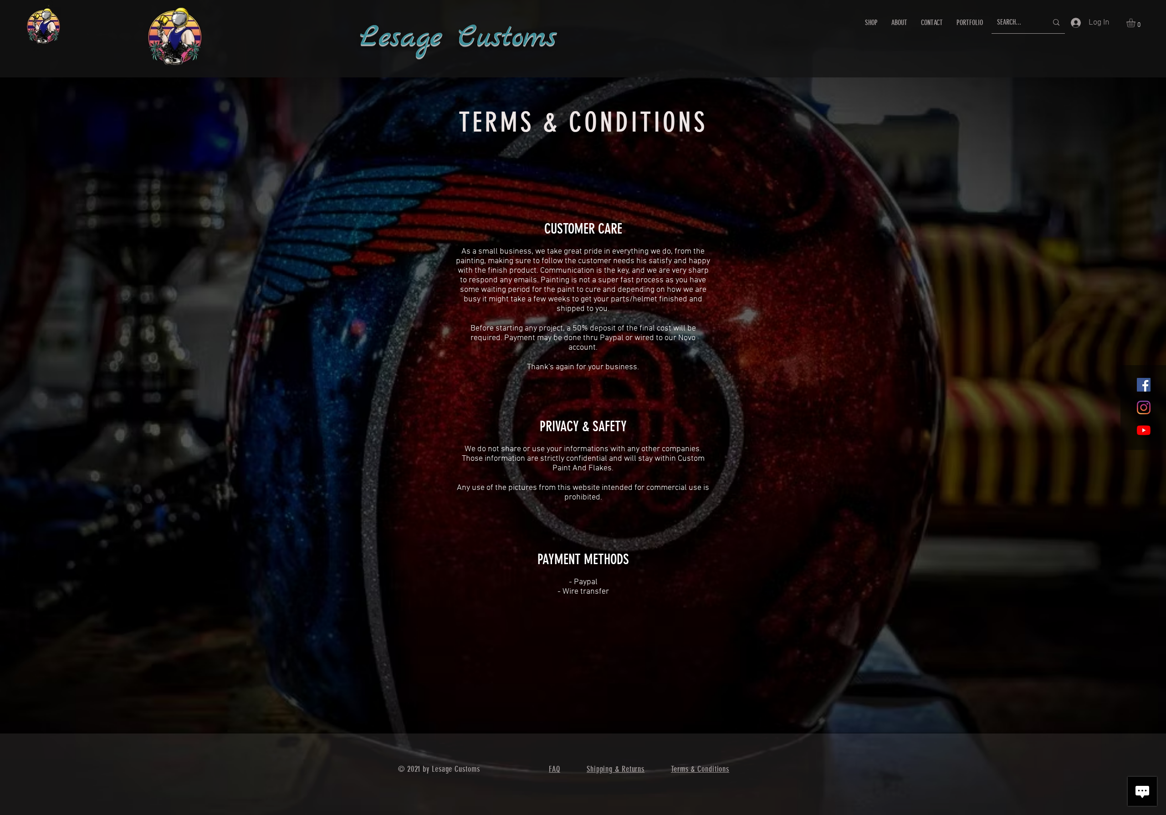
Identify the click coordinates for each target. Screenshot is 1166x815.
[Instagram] (1144, 407)
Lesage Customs (458, 37)
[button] (1136, 22)
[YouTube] (1144, 430)
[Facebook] (1144, 385)
